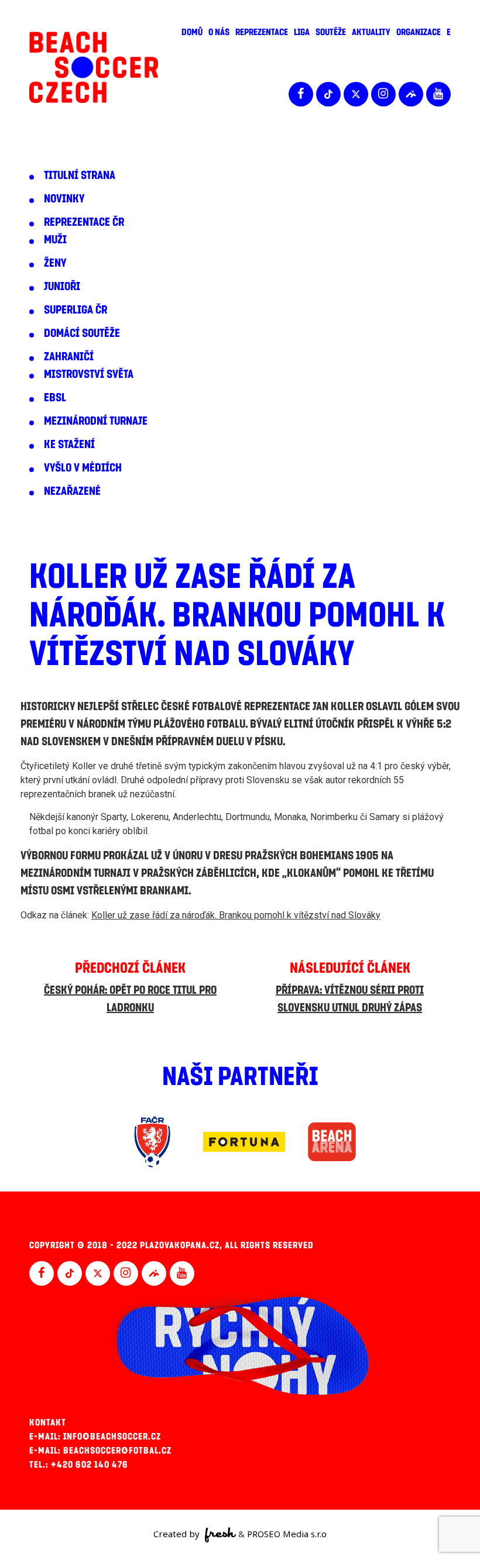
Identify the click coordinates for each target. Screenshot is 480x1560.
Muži (55, 240)
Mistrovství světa (88, 374)
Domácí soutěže (82, 333)
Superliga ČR (75, 310)
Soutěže (331, 32)
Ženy (55, 263)
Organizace (418, 32)
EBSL (55, 398)
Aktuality (371, 32)
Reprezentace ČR (84, 222)
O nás (218, 32)
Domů (192, 32)
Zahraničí (69, 357)
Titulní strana (79, 175)
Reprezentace (261, 32)
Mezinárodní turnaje (96, 421)
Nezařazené (72, 491)
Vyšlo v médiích (83, 468)
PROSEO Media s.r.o (287, 1534)
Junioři (62, 286)
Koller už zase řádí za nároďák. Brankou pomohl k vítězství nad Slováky (235, 915)
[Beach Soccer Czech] (93, 68)
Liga (302, 32)
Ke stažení (69, 444)
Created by (177, 1534)
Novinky (64, 199)
